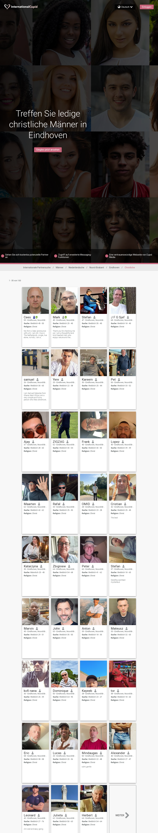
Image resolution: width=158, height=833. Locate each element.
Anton (86, 628)
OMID (86, 504)
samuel (29, 379)
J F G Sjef (118, 317)
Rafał (56, 504)
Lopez (115, 442)
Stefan (86, 317)
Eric (26, 753)
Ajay (27, 442)
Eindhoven (114, 267)
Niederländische (76, 267)
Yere (56, 379)
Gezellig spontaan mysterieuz (118, 581)
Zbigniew (59, 566)
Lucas (57, 753)
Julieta (58, 815)
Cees (27, 317)
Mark (56, 317)
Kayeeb (87, 691)
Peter (85, 566)
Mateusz (117, 628)
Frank (86, 442)
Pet (113, 379)
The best (114, 518)
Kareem (87, 379)
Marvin (29, 628)
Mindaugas (90, 753)
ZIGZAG (58, 442)
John (56, 628)
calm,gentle (86, 767)
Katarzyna (31, 566)
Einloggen (147, 7)
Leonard (29, 815)
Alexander (118, 753)
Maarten (30, 504)
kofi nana (30, 691)
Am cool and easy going (33, 829)
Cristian (116, 504)
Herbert (87, 815)
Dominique (60, 691)
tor (113, 691)
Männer (59, 267)
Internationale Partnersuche (37, 267)
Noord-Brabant (96, 267)
